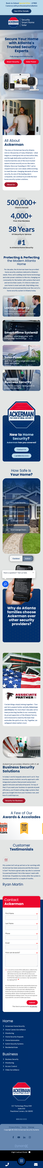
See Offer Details (21, 11)
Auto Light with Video (19, 521)
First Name (9, 913)
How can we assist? (12, 952)
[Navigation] (21, 1160)
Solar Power (31, 62)
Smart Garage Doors (18, 530)
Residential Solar (11, 1047)
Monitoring (9, 1033)
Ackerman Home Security (15, 1026)
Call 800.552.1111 (21, 456)
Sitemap (31, 1127)
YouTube (19, 1137)
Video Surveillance (12, 1070)
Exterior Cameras (17, 512)
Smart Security (13, 62)
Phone (7, 933)
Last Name (9, 923)
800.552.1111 (21, 1119)
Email (7, 943)
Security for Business (14, 800)
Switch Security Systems (14, 1044)
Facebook (13, 1137)
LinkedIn (24, 1137)
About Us (11, 184)
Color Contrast (30, 1152)
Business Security (11, 1059)
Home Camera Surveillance (15, 1030)
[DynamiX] (21, 1146)
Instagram (30, 1137)
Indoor (28, 558)
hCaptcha (33, 1006)
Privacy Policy (14, 1127)
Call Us (7, 1164)
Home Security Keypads (14, 1037)
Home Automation (12, 1040)
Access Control (11, 1066)
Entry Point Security (18, 502)
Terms (24, 1127)
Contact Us (36, 1164)
